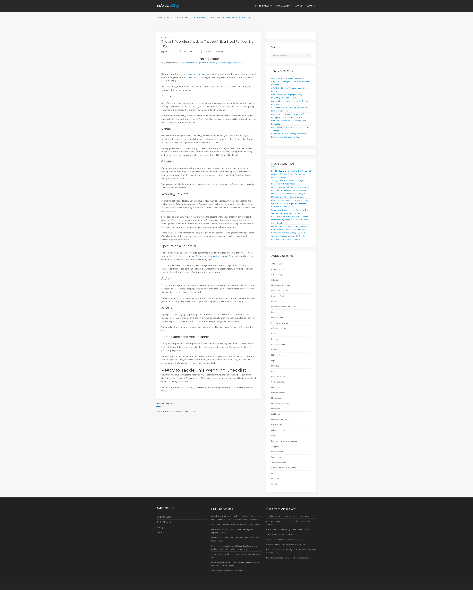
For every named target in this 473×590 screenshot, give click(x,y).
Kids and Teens (277, 355)
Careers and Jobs (278, 274)
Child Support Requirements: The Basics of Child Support (236, 524)
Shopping (275, 446)
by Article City (189, 51)
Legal (273, 360)
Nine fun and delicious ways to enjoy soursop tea (288, 516)
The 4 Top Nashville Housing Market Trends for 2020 (290, 529)
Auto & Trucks (277, 264)
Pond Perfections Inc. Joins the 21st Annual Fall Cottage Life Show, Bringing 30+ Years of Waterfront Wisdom (291, 174)
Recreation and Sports (280, 419)
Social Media (276, 457)
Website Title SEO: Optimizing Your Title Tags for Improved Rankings (232, 531)
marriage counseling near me (213, 256)
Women (274, 473)
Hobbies (274, 339)
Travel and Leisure (278, 462)
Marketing (275, 366)
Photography (276, 398)
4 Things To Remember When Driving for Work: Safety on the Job (235, 555)
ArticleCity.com (162, 17)
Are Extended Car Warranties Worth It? (284, 534)
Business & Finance (279, 269)
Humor (274, 350)
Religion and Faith (278, 430)
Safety (273, 435)
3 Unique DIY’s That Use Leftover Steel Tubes (287, 544)
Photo (201, 59)
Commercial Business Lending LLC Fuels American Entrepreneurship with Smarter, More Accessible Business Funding (288, 235)
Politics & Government (280, 403)
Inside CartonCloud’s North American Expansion (287, 539)
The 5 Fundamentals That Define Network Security (288, 558)
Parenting (275, 387)
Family (273, 312)
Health (273, 333)
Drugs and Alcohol (278, 296)
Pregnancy (275, 408)
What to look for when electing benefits (229, 570)
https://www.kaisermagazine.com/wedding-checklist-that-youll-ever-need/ (211, 62)
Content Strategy (164, 517)
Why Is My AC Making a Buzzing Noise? (287, 78)
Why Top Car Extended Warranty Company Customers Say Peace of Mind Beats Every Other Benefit (289, 219)
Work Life (275, 478)
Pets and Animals (278, 392)
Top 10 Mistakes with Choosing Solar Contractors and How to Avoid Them (291, 551)
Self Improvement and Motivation (284, 441)
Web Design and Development (283, 468)
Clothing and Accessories (281, 285)
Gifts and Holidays (278, 328)
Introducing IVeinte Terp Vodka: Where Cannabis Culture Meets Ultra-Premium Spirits (235, 564)
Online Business (277, 382)
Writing (274, 484)
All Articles (161, 532)
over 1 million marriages (199, 74)
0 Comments (217, 51)
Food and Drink (277, 317)
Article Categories (180, 17)
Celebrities (275, 280)
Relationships (276, 425)
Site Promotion (277, 451)
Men (273, 371)
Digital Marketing (164, 522)
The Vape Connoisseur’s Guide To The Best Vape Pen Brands (289, 523)
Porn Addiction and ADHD (282, 206)
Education (275, 301)
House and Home (278, 344)
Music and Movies (278, 376)
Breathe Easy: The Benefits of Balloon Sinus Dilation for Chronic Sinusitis (234, 539)
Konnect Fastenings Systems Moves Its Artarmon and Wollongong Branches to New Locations (234, 547)
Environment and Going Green (283, 307)
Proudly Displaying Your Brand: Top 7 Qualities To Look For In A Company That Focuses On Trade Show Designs (236, 517)
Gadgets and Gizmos (279, 323)
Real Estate (275, 414)
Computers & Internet (280, 290)
